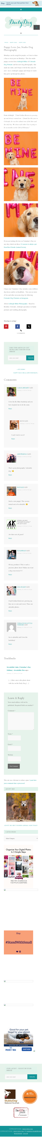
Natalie (20, 487)
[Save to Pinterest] (6, 326)
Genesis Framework (34, 1131)
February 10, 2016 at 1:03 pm (24, 589)
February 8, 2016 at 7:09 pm (27, 423)
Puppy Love (22, 42)
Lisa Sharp (21, 587)
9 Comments (21, 333)
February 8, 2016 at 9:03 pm (24, 490)
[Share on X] (29, 326)
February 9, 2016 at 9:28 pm (24, 553)
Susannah (21, 551)
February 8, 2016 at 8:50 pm (24, 456)
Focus (6, 42)
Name (10, 734)
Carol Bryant (23, 388)
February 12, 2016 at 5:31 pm (24, 627)
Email (10, 744)
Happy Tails (13, 42)
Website (10, 755)
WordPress (18, 1133)
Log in (25, 1133)
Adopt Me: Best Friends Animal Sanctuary (21, 825)
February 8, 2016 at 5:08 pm (24, 390)
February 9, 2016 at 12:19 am (24, 526)
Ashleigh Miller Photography (17, 304)
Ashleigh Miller (22, 61)
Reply (10, 408)
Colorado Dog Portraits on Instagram (16, 298)
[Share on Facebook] (17, 326)
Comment (11, 711)
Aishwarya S (22, 454)
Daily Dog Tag (27, 1129)
